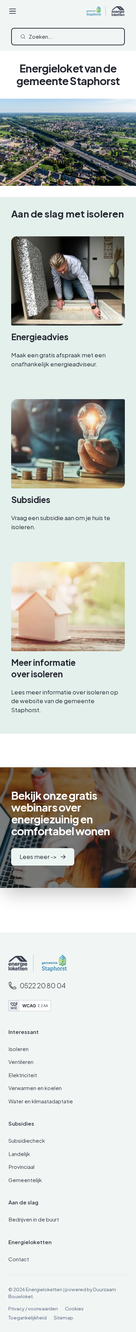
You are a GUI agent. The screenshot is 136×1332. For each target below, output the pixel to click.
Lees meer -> (38, 856)
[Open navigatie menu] (12, 11)
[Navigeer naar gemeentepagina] (50, 963)
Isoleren (18, 1048)
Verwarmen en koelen (35, 1087)
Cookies (74, 1308)
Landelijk (19, 1153)
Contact (18, 1259)
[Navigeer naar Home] (18, 963)
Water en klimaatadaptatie (40, 1101)
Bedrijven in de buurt (33, 1219)
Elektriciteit (22, 1075)
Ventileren (20, 1061)
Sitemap (63, 1317)
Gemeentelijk (25, 1180)
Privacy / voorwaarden (33, 1308)
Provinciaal (21, 1166)
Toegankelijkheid (27, 1317)
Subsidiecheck (26, 1140)
